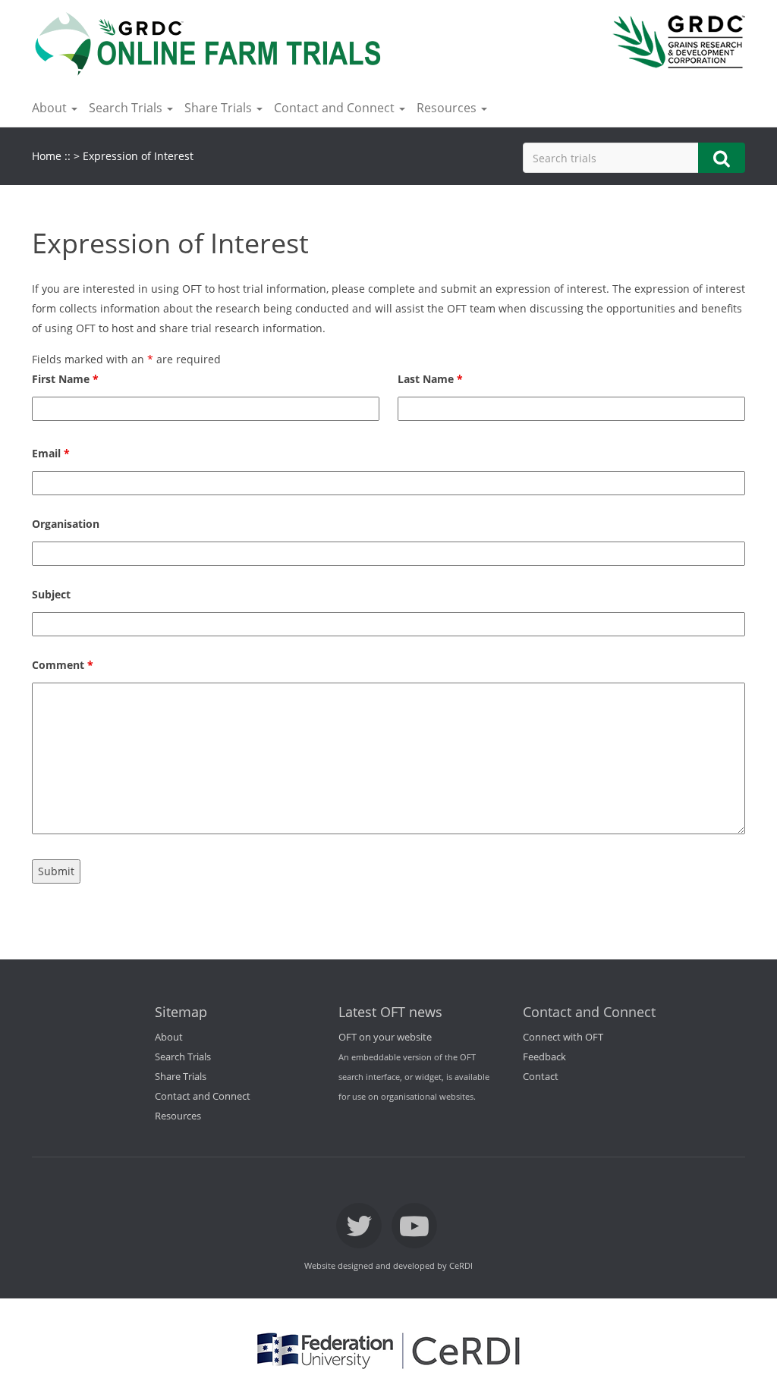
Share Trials (180, 1076)
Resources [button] (448, 107)
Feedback (544, 1056)
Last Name (430, 379)
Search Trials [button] (127, 107)
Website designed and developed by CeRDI (388, 1266)
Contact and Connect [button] (336, 107)
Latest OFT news (390, 1012)
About (169, 1037)
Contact (540, 1076)
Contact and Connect (202, 1096)
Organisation (65, 523)
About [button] (51, 107)
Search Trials (183, 1056)
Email (51, 453)
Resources (178, 1116)
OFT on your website (385, 1037)
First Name (65, 379)
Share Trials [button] (219, 107)
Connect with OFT (563, 1037)
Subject (51, 594)
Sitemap (181, 1012)
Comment (62, 665)
